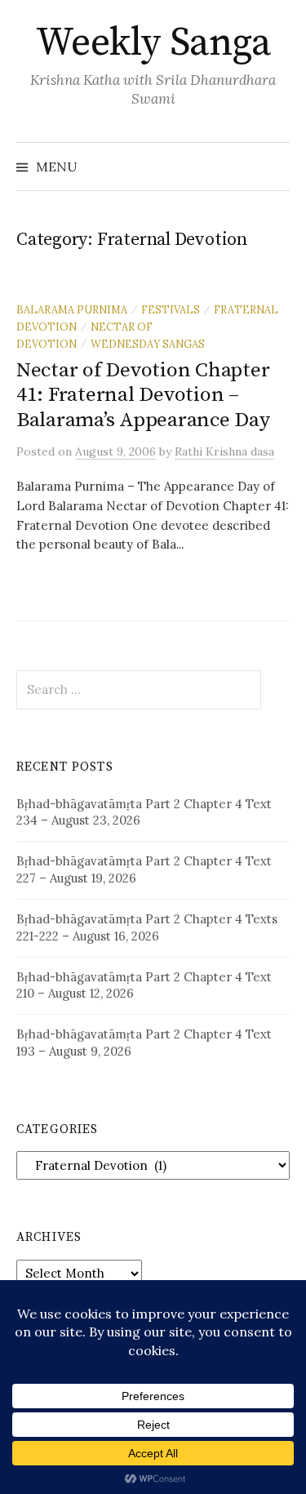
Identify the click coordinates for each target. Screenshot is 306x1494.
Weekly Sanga (153, 43)
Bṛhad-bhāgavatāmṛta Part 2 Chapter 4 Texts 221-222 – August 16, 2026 (146, 927)
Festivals (170, 309)
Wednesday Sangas (148, 343)
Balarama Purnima (71, 309)
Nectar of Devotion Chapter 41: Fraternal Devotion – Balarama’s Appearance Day (143, 395)
